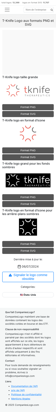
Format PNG (28, 107)
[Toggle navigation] (7, 9)
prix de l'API (18, 390)
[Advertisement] (28, 50)
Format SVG (28, 113)
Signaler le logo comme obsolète (30, 277)
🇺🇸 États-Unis (28, 294)
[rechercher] (50, 10)
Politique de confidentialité (26, 394)
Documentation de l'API (24, 386)
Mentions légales (20, 398)
